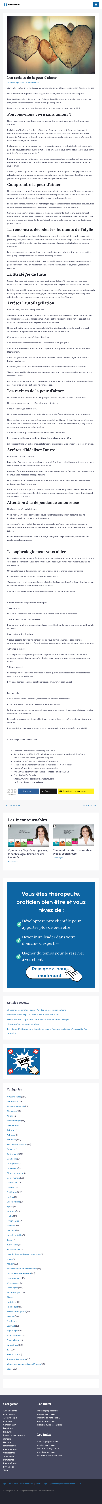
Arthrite (10, 1130)
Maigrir (10, 1263)
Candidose (12, 1158)
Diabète (10, 1187)
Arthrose (11, 1135)
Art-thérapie (12, 1125)
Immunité (11, 1230)
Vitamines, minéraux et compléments (24, 1364)
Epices (10, 1206)
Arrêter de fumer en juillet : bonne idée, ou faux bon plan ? (33, 1014)
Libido (10, 1259)
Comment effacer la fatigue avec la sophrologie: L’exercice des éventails (28, 854)
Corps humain (13, 1177)
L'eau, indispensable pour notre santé (24, 1254)
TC (8, 1349)
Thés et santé (13, 1354)
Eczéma (10, 1197)
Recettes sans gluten (16, 1311)
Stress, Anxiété (13, 1335)
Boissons (11, 1149)
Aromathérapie (14, 1120)
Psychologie (12, 1306)
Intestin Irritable (14, 1235)
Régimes (11, 1316)
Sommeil (11, 1325)
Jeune (9, 1240)
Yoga (9, 1368)
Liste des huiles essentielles (49, 1424)
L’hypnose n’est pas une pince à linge (23, 1024)
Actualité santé (14, 1096)
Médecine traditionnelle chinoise (22, 1268)
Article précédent (12, 805)
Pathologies (12, 1287)
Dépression (12, 1182)
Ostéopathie (12, 1283)
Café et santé (13, 1154)
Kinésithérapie (13, 1249)
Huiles (10, 1216)
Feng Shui (11, 1211)
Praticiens (11, 1302)
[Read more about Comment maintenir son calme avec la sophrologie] (73, 835)
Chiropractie (12, 1163)
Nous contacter (26, 1484)
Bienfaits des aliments (17, 1144)
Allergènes (12, 1111)
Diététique (12, 1192)
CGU (82, 1484)
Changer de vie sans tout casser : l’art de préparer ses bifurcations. (36, 1010)
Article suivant (91, 805)
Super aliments (13, 1340)
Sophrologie (13, 82)
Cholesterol (12, 1168)
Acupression (12, 1101)
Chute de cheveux (15, 1173)
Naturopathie (13, 1278)
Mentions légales (42, 1484)
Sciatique (11, 1321)
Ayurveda (11, 1139)
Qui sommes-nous (10, 1484)
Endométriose (13, 1201)
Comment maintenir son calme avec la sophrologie (72, 851)
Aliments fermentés (16, 1106)
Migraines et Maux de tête (19, 1273)
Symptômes (12, 1345)
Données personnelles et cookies (64, 1484)
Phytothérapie (13, 1292)
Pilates (10, 1297)
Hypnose (11, 1225)
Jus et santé (12, 1244)
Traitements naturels (16, 1359)
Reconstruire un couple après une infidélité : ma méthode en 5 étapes (38, 1019)
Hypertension (13, 1220)
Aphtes (10, 1115)
